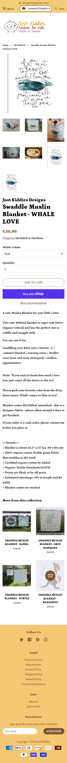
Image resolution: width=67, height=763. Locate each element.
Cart (61, 9)
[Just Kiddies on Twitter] (22, 640)
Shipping (8, 238)
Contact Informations (34, 684)
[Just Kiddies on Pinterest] (38, 640)
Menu (10, 9)
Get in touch (33, 706)
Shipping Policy (33, 674)
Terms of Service (33, 660)
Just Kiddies (43, 741)
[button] (36, 9)
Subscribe (54, 731)
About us (33, 701)
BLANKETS (20, 45)
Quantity (8, 263)
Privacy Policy (33, 669)
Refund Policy (33, 679)
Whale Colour (12, 247)
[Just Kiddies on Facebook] (30, 640)
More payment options (33, 303)
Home (6, 45)
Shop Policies (33, 664)
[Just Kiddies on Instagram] (45, 640)
